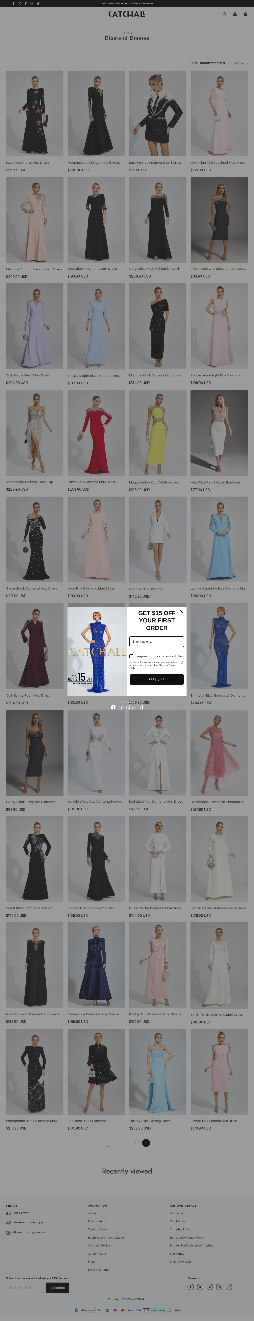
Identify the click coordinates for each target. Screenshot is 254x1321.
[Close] (182, 611)
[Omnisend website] (127, 705)
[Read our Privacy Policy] (181, 662)
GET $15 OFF (156, 679)
